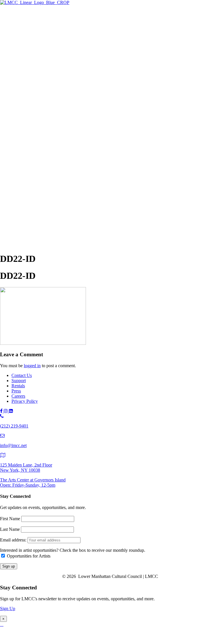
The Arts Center (25, 23)
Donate (29, 215)
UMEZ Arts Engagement (57, 129)
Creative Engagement (53, 116)
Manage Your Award (53, 135)
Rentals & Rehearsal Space (47, 67)
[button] (12, 244)
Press (16, 390)
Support (18, 196)
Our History (34, 226)
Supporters (32, 208)
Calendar (31, 191)
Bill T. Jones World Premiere (60, 172)
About (17, 220)
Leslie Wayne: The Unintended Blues (68, 41)
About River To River (54, 178)
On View (31, 29)
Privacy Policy (24, 401)
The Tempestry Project (54, 35)
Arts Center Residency (54, 84)
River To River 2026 (41, 153)
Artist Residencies (39, 78)
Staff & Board (35, 233)
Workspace (44, 103)
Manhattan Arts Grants (43, 110)
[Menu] (2, 13)
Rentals (18, 385)
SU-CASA (44, 97)
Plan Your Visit (36, 54)
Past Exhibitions (37, 60)
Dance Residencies (51, 91)
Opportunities (35, 141)
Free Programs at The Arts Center (53, 48)
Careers (18, 396)
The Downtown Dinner (44, 202)
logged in (32, 365)
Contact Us (21, 375)
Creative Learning (50, 122)
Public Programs (26, 147)
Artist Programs (25, 72)
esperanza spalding (51, 165)
